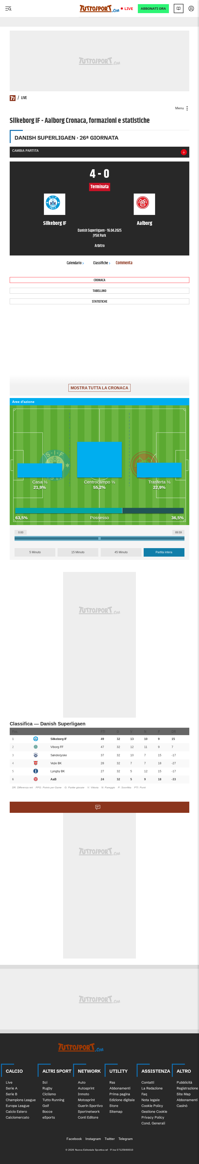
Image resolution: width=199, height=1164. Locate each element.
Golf (45, 1106)
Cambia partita (25, 151)
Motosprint (86, 1100)
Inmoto (83, 1094)
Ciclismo (49, 1094)
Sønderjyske (58, 755)
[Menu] (8, 8)
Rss (112, 1082)
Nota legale (150, 1100)
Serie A (11, 1088)
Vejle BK (56, 763)
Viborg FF (56, 747)
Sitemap (115, 1111)
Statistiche (99, 301)
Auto (81, 1082)
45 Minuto (121, 552)
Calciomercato (17, 1117)
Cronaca (99, 280)
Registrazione (187, 1088)
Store (113, 1106)
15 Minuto (77, 552)
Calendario (74, 263)
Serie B (11, 1094)
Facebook (74, 1139)
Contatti (147, 1082)
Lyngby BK (57, 771)
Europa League (17, 1106)
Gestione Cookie (154, 1111)
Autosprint (86, 1088)
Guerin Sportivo (90, 1106)
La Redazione (152, 1088)
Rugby (47, 1088)
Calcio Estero (16, 1111)
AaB (53, 779)
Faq (144, 1094)
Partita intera (164, 552)
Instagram (93, 1139)
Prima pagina (119, 1094)
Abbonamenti (119, 1088)
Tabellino (99, 291)
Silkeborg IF (58, 739)
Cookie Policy (152, 1106)
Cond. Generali (153, 1123)
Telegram (125, 1139)
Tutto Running (53, 1100)
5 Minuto (35, 552)
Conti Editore (88, 1117)
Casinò (182, 1106)
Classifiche (100, 263)
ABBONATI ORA (153, 8)
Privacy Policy (152, 1117)
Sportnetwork (89, 1111)
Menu (180, 108)
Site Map (184, 1094)
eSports (48, 1117)
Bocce (47, 1111)
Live (128, 8)
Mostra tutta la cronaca (99, 388)
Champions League (21, 1100)
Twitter (110, 1139)
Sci (44, 1082)
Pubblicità (184, 1082)
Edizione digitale (122, 1100)
